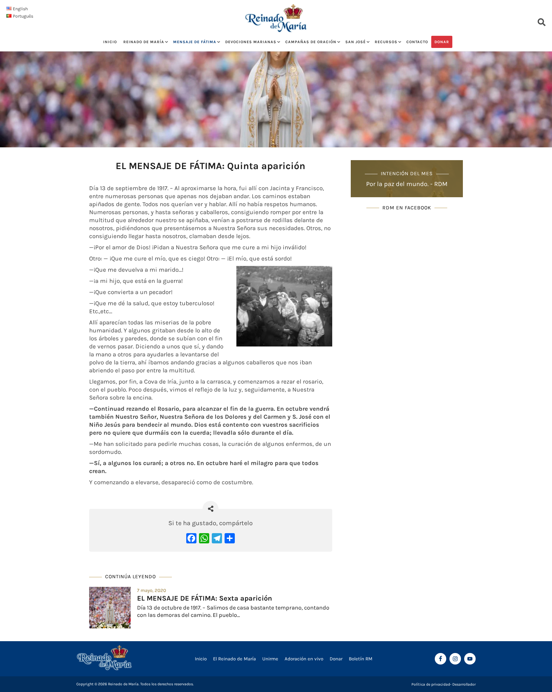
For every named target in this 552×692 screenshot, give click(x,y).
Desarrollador (464, 684)
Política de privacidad (430, 684)
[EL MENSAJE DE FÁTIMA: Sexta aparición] (110, 607)
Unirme (270, 659)
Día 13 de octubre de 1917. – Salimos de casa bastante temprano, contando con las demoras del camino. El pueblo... (233, 611)
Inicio (110, 42)
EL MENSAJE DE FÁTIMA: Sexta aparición (204, 598)
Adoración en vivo (304, 659)
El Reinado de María (234, 659)
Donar (441, 42)
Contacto (417, 42)
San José (355, 42)
